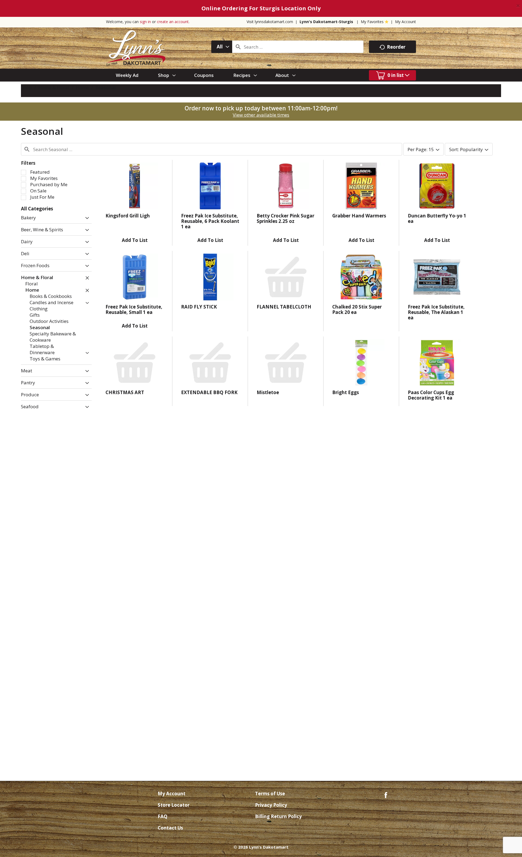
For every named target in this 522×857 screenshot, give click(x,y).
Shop (26, 87)
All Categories (37, 208)
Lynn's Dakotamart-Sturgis (326, 21)
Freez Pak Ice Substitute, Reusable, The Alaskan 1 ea (436, 312)
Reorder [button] (396, 47)
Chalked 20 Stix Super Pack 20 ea (357, 309)
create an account (173, 21)
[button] (86, 218)
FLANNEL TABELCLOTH (284, 307)
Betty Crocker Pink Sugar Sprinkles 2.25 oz (285, 218)
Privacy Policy (271, 805)
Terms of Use (270, 793)
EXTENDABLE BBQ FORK (209, 392)
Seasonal (105, 87)
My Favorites (372, 21)
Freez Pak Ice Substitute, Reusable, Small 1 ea (133, 309)
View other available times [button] (261, 115)
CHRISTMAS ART (124, 392)
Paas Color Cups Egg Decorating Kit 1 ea (431, 395)
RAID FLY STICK (199, 307)
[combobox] (221, 46)
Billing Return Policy (278, 816)
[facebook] (385, 794)
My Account (405, 21)
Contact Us (170, 828)
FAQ (162, 816)
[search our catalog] (238, 46)
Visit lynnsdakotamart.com (270, 21)
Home (82, 87)
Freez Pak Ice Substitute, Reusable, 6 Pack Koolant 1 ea (210, 221)
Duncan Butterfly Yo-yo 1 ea (437, 218)
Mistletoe (268, 392)
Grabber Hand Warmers (359, 216)
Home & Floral (53, 87)
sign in (145, 21)
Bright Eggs (345, 392)
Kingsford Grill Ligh (127, 216)
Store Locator (173, 805)
